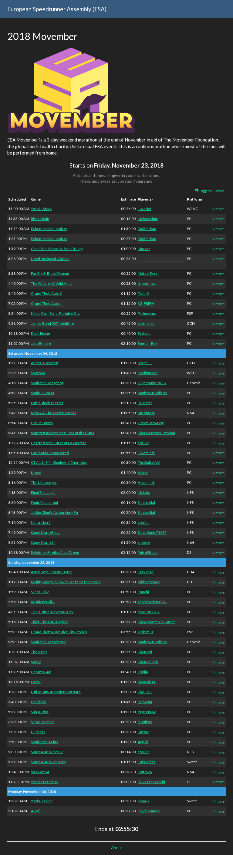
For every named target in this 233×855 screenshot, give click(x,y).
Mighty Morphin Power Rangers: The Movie (66, 582)
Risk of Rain (40, 218)
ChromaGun (41, 672)
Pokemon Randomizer (49, 228)
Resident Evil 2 (43, 602)
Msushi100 (147, 682)
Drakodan (146, 572)
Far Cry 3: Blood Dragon (50, 273)
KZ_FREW (146, 303)
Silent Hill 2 (40, 592)
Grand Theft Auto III (46, 303)
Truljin (143, 672)
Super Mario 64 (43, 542)
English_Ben (148, 343)
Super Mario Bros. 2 (47, 752)
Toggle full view (211, 190)
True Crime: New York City (52, 612)
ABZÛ (36, 811)
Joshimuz (146, 632)
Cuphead (38, 732)
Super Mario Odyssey (48, 762)
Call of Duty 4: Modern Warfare (56, 692)
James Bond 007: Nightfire (52, 323)
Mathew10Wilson (152, 393)
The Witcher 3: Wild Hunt (51, 283)
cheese (144, 542)
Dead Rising (40, 333)
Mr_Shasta (146, 413)
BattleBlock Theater (47, 403)
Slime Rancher (42, 722)
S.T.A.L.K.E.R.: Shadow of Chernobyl (59, 462)
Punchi (143, 592)
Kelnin (143, 472)
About (116, 847)
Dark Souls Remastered (50, 453)
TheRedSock (148, 662)
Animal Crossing (44, 363)
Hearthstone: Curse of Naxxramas (58, 443)
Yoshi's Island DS (44, 782)
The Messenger (44, 482)
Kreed (36, 472)
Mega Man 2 (41, 522)
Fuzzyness (146, 762)
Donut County (42, 423)
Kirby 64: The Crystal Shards (53, 413)
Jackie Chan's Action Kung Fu (54, 512)
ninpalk (143, 801)
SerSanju (145, 702)
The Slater (39, 652)
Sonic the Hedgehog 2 (48, 642)
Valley (36, 662)
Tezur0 (143, 293)
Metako (144, 492)
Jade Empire (41, 343)
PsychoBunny (149, 811)
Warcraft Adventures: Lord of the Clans (62, 433)
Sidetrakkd (146, 502)
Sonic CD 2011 (42, 393)
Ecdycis (144, 333)
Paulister (145, 403)
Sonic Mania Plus (44, 742)
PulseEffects (148, 552)
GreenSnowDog (151, 423)
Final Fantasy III (43, 492)
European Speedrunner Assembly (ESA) (56, 8)
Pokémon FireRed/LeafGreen (55, 552)
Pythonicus (147, 313)
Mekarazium (148, 218)
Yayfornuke (147, 712)
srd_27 (143, 443)
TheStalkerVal (149, 462)
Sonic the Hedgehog (47, 383)
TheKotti (145, 652)
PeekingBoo (147, 373)
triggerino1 (147, 283)
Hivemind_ (146, 453)
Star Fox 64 (40, 772)
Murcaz (144, 248)
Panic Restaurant (44, 502)
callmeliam (147, 323)
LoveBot (144, 208)
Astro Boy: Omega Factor (51, 572)
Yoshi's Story (41, 208)
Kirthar (143, 732)
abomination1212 (152, 602)
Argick (143, 742)
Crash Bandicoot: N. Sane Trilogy (57, 248)
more (220, 209)
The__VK (145, 692)
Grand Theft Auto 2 (46, 293)
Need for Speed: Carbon (50, 258)
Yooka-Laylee (41, 801)
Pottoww (145, 772)
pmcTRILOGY (149, 612)
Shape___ (145, 363)
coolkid (144, 522)
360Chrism (147, 228)
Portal (36, 682)
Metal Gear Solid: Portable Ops (55, 313)
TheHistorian (156, 433)
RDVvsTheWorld (151, 782)
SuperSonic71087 (152, 383)
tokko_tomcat (149, 582)
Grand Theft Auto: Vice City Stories (59, 632)
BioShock (38, 702)
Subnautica (40, 712)
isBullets (145, 722)
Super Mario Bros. (45, 532)
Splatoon (38, 373)
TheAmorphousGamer (156, 622)
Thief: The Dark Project (49, 622)
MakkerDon (147, 273)
